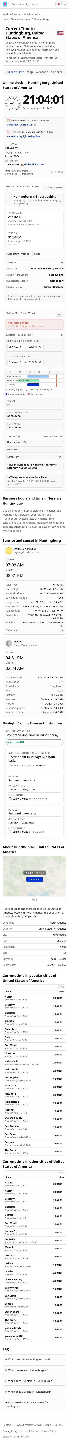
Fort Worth (11, 1045)
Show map (34, 879)
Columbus (10, 1029)
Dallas (8, 1037)
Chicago (9, 1020)
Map (30, 72)
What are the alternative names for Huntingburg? (27, 1404)
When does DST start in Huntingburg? (30, 1380)
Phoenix (9, 1109)
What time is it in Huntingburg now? (29, 1359)
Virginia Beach (13, 1328)
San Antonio (12, 1126)
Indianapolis (12, 1061)
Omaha (9, 1271)
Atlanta (9, 1182)
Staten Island (12, 1311)
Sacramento (11, 1287)
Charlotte (10, 1012)
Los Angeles (11, 1077)
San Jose (9, 1142)
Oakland (9, 1263)
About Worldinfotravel (29, 1424)
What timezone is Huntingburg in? (28, 1370)
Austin (8, 996)
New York (10, 1093)
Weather (42, 72)
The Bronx (10, 1150)
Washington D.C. (14, 1336)
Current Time (15, 72)
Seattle (9, 1303)
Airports (56, 72)
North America (32, 14)
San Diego (10, 1134)
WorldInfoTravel (12, 14)
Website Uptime (54, 1424)
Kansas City (11, 1231)
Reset (37, 253)
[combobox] (34, 4)
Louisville (10, 1239)
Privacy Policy (10, 1431)
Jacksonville (11, 1069)
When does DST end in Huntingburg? (29, 1391)
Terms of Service (29, 1431)
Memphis (10, 1247)
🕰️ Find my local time (32, 164)
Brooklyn (10, 1004)
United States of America (16, 19)
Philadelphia (12, 1101)
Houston (10, 1053)
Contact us (9, 1424)
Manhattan (11, 1085)
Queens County (13, 1117)
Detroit (9, 1214)
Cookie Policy (48, 1431)
